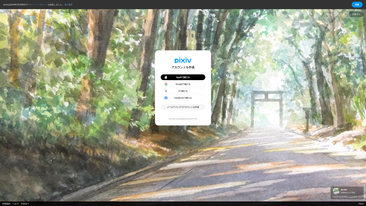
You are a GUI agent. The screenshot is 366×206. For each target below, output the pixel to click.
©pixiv (361, 204)
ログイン (356, 14)
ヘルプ (16, 204)
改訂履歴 (68, 4)
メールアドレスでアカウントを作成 (183, 107)
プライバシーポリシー (38, 4)
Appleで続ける (183, 77)
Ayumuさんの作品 (348, 192)
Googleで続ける (183, 84)
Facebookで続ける (183, 97)
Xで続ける (183, 91)
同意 (357, 4)
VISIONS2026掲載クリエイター (345, 196)
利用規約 (6, 204)
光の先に (344, 190)
